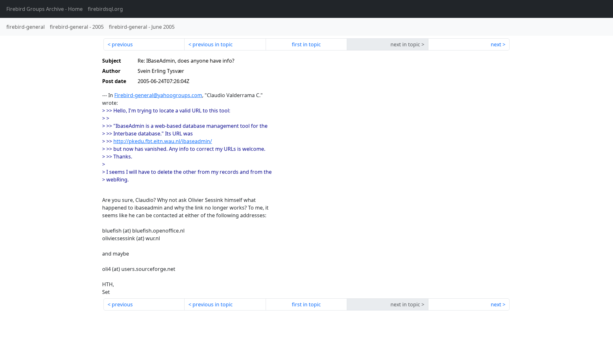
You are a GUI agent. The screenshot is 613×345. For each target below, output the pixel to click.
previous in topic (213, 44)
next (496, 44)
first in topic (306, 44)
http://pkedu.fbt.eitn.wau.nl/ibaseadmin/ (162, 141)
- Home (44, 8)
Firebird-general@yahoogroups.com (158, 95)
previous (122, 44)
